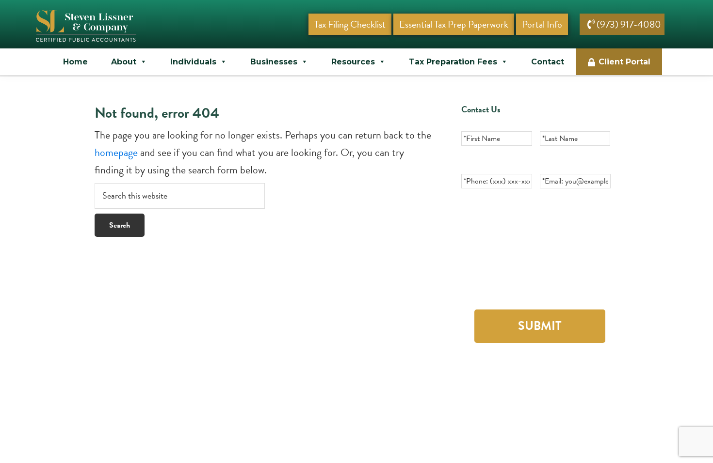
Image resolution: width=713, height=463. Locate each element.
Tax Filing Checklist (350, 24)
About (123, 61)
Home (75, 61)
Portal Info (542, 24)
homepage (116, 152)
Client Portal (624, 61)
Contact (547, 61)
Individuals (193, 61)
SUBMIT (540, 326)
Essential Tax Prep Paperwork (453, 24)
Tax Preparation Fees (453, 61)
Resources (353, 61)
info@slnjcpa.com (486, 290)
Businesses (273, 61)
